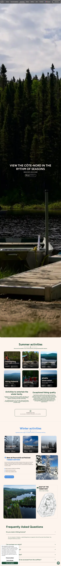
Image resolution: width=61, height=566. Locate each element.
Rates (27, 1)
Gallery (32, 1)
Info (37, 1)
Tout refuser (9, 560)
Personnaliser (10, 558)
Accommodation (14, 1)
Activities (22, 1)
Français (48, 1)
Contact (41, 1)
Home (7, 1)
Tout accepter (10, 563)
